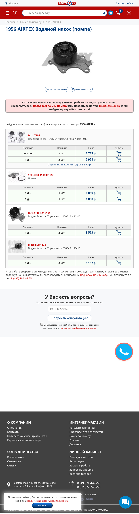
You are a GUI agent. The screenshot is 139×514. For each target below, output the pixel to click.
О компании (14, 427)
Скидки (11, 465)
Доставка (75, 444)
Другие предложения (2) (70, 164)
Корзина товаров (80, 473)
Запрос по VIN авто (81, 469)
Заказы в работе (80, 465)
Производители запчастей (86, 432)
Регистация (77, 461)
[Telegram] (110, 14)
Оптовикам (14, 461)
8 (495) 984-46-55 (88, 483)
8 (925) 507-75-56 (88, 487)
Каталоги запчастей (82, 427)
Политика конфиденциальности (27, 436)
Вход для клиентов (81, 457)
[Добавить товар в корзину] (118, 153)
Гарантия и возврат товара (24, 440)
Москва (13, 3)
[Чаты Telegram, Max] (125, 502)
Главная (10, 22)
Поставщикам (15, 457)
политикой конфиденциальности (78, 327)
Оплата (74, 440)
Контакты (13, 432)
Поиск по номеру (80, 436)
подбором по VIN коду (93, 275)
